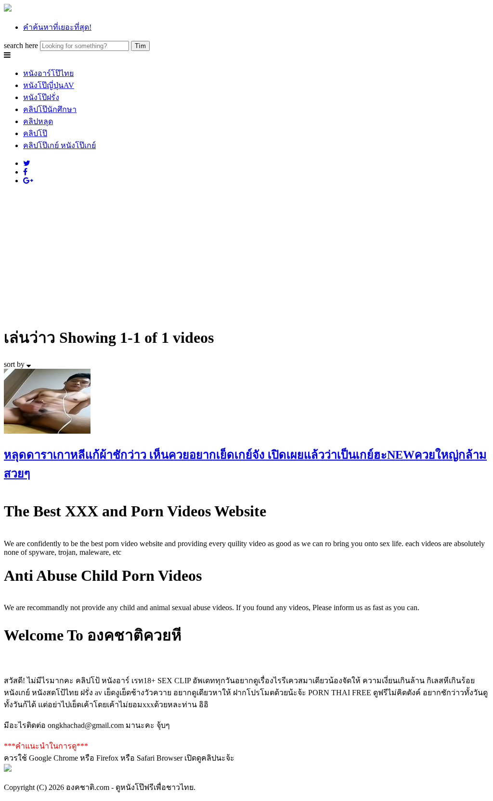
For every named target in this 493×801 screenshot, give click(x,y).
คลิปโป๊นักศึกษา (50, 109)
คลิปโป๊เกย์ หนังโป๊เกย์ (59, 145)
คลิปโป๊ (35, 133)
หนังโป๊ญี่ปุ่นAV (48, 85)
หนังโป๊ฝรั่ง (41, 97)
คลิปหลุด (38, 121)
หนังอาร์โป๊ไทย (48, 73)
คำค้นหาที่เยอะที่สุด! (57, 27)
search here (21, 45)
